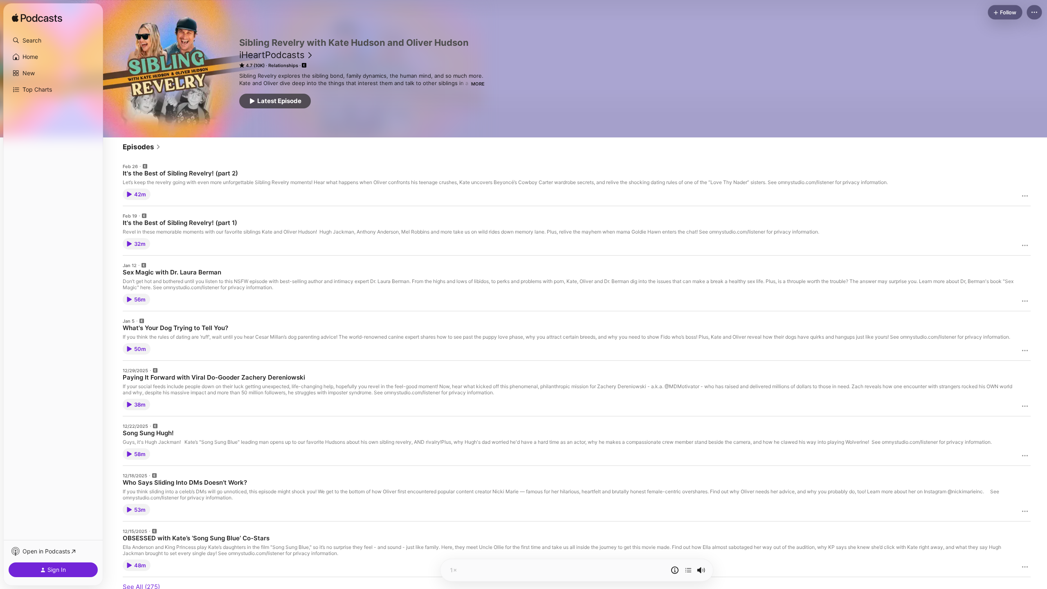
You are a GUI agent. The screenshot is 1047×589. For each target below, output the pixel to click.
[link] (142, 146)
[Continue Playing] (688, 570)
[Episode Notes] (675, 570)
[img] (37, 18)
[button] (53, 40)
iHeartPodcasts (272, 54)
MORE (478, 84)
